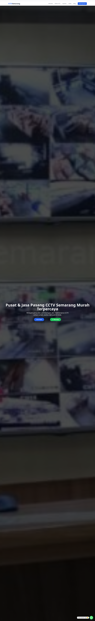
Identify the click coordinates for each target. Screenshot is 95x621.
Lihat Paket (39, 319)
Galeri (70, 3)
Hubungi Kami (82, 3)
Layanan (64, 3)
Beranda (51, 3)
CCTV (14, 4)
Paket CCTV (57, 3)
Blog (74, 3)
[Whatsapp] (91, 617)
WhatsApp (56, 319)
